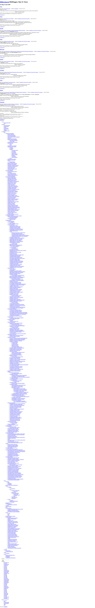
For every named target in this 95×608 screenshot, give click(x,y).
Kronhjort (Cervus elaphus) (12, 145)
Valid (6, 603)
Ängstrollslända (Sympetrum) (16, 400)
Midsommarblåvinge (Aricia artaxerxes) (16, 239)
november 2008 (6, 580)
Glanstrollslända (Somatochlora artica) (18, 394)
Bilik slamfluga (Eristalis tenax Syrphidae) (16, 272)
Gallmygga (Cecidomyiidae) (14, 326)
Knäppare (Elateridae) (13, 355)
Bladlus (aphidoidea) (11, 221)
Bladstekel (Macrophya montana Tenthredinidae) (17, 403)
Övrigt (5, 554)
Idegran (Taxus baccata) (11, 527)
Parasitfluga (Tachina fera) (14, 293)
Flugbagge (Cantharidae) (14, 341)
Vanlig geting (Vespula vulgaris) (15, 418)
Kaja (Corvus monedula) (12, 190)
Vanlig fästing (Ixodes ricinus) (14, 318)
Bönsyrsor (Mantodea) (11, 222)
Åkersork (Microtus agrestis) (12, 168)
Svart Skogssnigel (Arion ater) (12, 453)
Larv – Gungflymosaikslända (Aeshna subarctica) (21, 396)
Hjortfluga (11, 320)
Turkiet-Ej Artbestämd (9, 551)
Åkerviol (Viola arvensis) (12, 547)
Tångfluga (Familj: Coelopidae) (15, 306)
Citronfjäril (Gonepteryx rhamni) (15, 227)
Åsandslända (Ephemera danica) (17, 373)
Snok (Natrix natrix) (7, 8)
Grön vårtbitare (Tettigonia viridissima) (16, 310)
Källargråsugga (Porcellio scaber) (13, 428)
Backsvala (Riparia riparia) (12, 177)
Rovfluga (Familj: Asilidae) (14, 294)
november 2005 (6, 597)
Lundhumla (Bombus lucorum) (15, 409)
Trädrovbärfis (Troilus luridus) (14, 368)
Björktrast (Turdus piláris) (12, 178)
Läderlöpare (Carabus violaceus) (15, 358)
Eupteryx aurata (14, 423)
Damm (9, 513)
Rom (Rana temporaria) (13, 217)
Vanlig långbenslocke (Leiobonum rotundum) (15, 476)
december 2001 (6, 598)
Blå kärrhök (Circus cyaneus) (12, 179)
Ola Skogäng (14, 156)
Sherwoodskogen (14, 497)
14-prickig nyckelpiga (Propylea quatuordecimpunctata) (18, 338)
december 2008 (6, 579)
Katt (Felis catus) (10, 143)
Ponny (9, 160)
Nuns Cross (16, 491)
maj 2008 (5, 585)
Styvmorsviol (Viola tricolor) (12, 539)
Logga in (5, 600)
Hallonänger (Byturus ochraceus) (15, 350)
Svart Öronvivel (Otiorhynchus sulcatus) (16, 366)
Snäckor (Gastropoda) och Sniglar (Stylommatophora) (14, 449)
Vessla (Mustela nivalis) (11, 167)
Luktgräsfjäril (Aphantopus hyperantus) (16, 238)
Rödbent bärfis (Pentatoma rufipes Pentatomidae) (17, 361)
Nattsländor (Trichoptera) (14, 374)
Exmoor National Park (15, 493)
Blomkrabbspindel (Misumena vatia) (13, 457)
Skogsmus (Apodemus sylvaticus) (13, 165)
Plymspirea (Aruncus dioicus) (12, 534)
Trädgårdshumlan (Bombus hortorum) (16, 417)
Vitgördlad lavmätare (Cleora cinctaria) (16, 267)
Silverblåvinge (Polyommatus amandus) (16, 257)
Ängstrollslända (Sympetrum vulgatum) (18, 399)
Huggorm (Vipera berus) (12, 435)
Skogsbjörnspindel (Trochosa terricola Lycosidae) (15, 474)
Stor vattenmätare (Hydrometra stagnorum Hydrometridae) (19, 364)
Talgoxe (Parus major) (11, 211)
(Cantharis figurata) (15, 342)
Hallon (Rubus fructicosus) (12, 524)
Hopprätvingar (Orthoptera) (12, 308)
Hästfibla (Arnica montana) (12, 526)
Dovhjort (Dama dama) (11, 135)
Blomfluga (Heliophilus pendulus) (15, 273)
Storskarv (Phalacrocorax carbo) (13, 205)
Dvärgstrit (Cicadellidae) (14, 422)
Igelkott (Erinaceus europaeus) (12, 142)
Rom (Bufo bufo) (12, 219)
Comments (6, 602)
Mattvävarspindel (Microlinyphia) (13, 471)
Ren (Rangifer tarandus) (11, 162)
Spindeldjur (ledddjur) (9, 456)
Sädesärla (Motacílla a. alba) (12, 208)
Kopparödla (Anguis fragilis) (12, 436)
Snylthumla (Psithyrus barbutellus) (15, 413)
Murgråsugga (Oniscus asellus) (17, 72)
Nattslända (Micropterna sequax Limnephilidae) (19, 375)
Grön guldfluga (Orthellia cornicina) (15, 283)
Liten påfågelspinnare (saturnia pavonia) (18, 234)
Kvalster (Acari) (10, 316)
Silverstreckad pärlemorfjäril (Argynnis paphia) (17, 258)
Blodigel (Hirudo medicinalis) (12, 444)
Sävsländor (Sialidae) (13, 382)
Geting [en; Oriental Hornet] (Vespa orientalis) (17, 405)
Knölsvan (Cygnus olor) (11, 192)
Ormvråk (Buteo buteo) (11, 198)
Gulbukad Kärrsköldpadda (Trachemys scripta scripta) (16, 433)
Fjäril (1, 80)
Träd (8, 542)
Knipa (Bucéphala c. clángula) (12, 191)
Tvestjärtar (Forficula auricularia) (13, 424)
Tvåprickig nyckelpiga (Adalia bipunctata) (16, 369)
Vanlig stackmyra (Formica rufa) (15, 419)
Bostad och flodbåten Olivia (10, 555)
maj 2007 (5, 590)
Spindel (1, 28)
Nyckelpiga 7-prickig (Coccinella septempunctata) (18, 359)
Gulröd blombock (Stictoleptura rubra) (16, 349)
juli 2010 (5, 566)
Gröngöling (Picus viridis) (12, 188)
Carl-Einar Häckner (15, 150)
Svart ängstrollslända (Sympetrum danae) (20, 401)
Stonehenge (14, 498)
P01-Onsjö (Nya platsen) (25, 18)
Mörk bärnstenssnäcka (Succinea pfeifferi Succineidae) (16, 450)
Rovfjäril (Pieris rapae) (13, 253)
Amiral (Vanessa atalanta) (14, 225)
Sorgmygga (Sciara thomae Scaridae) (15, 331)
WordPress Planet (6, 130)
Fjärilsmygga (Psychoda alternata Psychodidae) (17, 325)
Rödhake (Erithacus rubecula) (12, 199)
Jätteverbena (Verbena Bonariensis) (13, 529)
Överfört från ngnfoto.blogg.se (10, 557)
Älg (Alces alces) (10, 169)
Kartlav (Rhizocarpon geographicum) (12, 485)
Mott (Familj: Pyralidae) (13, 244)
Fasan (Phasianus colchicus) (12, 182)
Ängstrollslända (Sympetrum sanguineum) (18, 398)
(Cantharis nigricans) (15, 344)
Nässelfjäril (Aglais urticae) (14, 249)
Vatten (7, 512)
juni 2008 (5, 584)
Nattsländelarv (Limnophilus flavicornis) (18, 376)
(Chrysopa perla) (6, 92)
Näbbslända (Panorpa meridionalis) (17, 378)
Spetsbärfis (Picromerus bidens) (15, 363)
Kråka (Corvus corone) (11, 194)
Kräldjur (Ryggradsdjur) (9, 432)
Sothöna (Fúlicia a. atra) (11, 202)
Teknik (5, 552)
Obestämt (11, 18)
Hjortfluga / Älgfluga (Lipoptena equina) (16, 286)
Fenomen (7, 481)
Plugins (5, 127)
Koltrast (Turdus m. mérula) (12, 193)
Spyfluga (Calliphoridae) (14, 301)
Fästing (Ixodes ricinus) (11, 462)
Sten (6, 507)
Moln (9, 482)
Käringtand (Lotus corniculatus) (13, 531)
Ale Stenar (11, 500)
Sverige (9, 499)
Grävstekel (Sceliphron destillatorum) (16, 406)
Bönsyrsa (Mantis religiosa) (14, 223)
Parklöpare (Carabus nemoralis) (15, 360)
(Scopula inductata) (15, 246)
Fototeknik (7, 553)
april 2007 (5, 591)
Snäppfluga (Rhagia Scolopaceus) (15, 299)
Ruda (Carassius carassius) (12, 174)
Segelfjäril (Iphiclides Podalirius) (15, 256)
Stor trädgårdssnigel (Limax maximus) (14, 452)
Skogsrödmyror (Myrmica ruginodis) (15, 412)
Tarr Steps (15, 495)
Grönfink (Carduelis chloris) (12, 187)
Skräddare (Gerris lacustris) (14, 362)
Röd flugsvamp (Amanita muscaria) (13, 510)
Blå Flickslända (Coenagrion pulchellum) (20, 389)
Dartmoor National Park (15, 490)
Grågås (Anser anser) (11, 184)
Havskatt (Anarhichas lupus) (12, 171)
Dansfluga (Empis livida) (14, 281)
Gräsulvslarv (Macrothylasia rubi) (17, 233)
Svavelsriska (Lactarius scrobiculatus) (14, 511)
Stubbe (9, 538)
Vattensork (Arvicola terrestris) (12, 166)
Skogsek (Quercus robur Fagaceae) (13, 536)
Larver (11, 231)
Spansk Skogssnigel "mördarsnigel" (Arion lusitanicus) (16, 451)
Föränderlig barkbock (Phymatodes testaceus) (17, 347)
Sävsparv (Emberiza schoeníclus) (13, 210)
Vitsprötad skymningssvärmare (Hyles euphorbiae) (20, 236)
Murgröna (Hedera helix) (12, 532)
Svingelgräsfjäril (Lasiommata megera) (16, 262)
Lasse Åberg (14, 152)
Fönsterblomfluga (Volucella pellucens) (18, 275)
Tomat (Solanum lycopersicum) (13, 541)
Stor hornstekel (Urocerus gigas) (15, 415)
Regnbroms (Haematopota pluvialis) (17, 279)
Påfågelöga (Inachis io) (13, 251)
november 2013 (6, 562)
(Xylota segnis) (12, 269)
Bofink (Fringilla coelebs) (12, 180)
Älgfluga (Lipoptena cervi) (14, 321)
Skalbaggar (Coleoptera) (12, 337)
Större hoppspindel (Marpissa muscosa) (16, 464)
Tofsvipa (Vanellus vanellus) (12, 212)
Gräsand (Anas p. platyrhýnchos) (13, 186)
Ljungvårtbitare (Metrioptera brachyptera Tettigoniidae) (18, 312)
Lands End (13, 496)
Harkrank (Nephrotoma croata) (15, 328)
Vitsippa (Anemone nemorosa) (12, 545)
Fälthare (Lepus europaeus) (12, 138)
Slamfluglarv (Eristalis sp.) (14, 298)
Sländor (9, 371)
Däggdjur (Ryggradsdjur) (10, 133)
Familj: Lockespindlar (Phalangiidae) (13, 460)
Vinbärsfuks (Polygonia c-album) (15, 265)
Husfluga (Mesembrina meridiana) (15, 287)
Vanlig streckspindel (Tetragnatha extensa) (14, 477)
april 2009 (5, 576)
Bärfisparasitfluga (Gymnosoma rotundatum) (17, 280)
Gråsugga (2, 70)
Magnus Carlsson (14, 153)
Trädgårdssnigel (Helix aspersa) (13, 454)
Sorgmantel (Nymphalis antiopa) (15, 260)
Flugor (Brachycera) (7, 18)
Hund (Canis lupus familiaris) (12, 139)
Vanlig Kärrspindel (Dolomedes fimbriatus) (14, 475)
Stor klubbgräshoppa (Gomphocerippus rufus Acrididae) (18, 313)
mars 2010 (5, 569)
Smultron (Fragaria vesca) (12, 537)
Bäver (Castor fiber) (11, 134)
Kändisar (11, 149)
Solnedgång (10, 484)
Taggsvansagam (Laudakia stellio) (13, 441)
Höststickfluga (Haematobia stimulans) (16, 289)
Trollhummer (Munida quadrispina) (13, 431)
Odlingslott (7, 502)
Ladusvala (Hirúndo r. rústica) (12, 195)
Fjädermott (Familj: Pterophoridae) (15, 228)
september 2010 (6, 564)
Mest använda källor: (7, 122)
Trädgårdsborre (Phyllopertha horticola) (16, 367)
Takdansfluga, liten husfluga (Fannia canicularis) (17, 305)
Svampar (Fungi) (8, 508)
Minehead (13, 488)
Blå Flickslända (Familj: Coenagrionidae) (20, 390)
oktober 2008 (6, 581)
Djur (4, 132)
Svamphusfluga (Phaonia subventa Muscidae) (17, 304)
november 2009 (6, 571)
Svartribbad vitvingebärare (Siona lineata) (16, 261)
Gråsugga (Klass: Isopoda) (8, 72)
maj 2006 (5, 596)
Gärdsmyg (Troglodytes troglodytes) (13, 189)
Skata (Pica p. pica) (11, 200)
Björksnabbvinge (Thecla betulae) (15, 226)
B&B (11, 487)
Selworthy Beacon (17, 494)
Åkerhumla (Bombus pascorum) (15, 420)
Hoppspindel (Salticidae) (18, 30)
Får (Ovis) (9, 137)
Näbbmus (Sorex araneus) (12, 159)
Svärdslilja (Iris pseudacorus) (12, 540)
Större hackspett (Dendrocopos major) (14, 207)
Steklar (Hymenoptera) (11, 402)
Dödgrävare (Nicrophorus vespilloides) (16, 340)
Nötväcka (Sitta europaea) (12, 197)
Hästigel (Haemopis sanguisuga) (13, 446)
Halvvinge (2, 49)
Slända (1, 90)
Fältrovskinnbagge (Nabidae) (8, 51)
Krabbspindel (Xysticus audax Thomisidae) (14, 468)
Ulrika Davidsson (14, 157)
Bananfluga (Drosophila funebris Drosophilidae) (17, 271)
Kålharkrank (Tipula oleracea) (14, 329)
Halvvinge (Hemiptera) (16, 51)
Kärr (8, 515)
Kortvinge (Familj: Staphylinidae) (15, 357)
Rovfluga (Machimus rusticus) (16, 295)
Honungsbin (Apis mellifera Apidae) (15, 407)
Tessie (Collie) (12, 141)
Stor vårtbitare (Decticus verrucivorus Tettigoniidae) (18, 314)
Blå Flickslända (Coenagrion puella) (19, 388)
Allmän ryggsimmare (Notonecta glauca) (18, 352)
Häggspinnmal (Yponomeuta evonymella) (16, 229)
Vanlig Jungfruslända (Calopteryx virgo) (22, 392)
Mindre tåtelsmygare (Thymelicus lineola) (16, 241)
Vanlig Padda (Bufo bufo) (12, 218)
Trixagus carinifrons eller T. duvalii (17, 356)
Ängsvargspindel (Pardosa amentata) (13, 479)
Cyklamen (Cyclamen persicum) (13, 522)
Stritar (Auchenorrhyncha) (12, 421)
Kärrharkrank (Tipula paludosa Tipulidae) (16, 330)
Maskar (7, 443)
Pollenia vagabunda (15, 302)
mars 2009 (5, 577)
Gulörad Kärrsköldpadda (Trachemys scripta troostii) (16, 434)
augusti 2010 (6, 565)
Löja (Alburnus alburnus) (12, 173)
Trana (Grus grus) (10, 213)
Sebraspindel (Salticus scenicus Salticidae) (14, 473)
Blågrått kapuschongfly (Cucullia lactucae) (18, 232)
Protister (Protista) (9, 503)
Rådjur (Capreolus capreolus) (12, 163)
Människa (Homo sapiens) (12, 146)
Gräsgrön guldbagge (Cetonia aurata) (15, 348)
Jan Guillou (13, 151)
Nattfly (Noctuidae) (13, 247)
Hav (8, 514)
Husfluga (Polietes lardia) (14, 288)
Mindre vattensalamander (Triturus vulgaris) (15, 215)
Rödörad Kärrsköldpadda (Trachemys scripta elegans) (16, 437)
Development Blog (7, 125)
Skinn (9, 439)
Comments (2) (2, 14)
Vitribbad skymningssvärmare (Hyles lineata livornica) (20, 235)
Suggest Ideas (6, 128)
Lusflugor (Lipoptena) (11, 319)
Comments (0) (2, 26)
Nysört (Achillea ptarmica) (12, 533)
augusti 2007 (6, 588)
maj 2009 (5, 575)
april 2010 (5, 568)
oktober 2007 (6, 586)
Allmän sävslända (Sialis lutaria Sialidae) (18, 383)
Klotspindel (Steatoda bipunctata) (13, 467)
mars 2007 (5, 592)
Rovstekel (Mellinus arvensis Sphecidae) (16, 411)
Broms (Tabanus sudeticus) (16, 278)
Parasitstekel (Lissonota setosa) (15, 410)
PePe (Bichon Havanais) (14, 140)
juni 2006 (5, 595)
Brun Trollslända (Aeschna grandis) (17, 386)
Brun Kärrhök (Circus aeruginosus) (13, 181)
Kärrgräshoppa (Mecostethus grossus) (16, 311)
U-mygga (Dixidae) (13, 332)
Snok (1, 6)
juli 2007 (5, 589)
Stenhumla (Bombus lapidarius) (15, 414)
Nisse (11, 158)
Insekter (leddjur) (8, 220)
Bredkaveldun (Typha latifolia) (13, 521)
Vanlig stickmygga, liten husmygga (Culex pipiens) (18, 333)
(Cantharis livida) (14, 343)
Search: (3, 558)
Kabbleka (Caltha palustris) (12, 530)
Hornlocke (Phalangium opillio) (13, 465)
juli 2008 (5, 583)
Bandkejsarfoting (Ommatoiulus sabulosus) (16, 335)
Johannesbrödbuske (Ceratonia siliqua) (14, 528)
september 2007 (6, 587)
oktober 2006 (6, 593)
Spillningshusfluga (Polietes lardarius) (16, 300)
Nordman (13, 155)
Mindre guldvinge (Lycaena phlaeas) (15, 240)
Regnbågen (9, 483)
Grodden (11, 147)
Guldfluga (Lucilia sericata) (14, 285)
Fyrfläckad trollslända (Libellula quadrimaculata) (19, 393)
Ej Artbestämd (8, 550)
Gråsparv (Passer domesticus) (12, 185)
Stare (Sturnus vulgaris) (11, 204)
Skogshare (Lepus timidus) (12, 164)
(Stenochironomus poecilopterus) (17, 324)
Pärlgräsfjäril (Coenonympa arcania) (9, 82)
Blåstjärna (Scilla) (10, 520)
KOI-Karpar (10, 172)
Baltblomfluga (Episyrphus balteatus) (15, 270)
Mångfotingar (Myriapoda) (12, 334)
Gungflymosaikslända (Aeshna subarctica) (18, 395)
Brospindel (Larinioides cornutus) (13, 458)
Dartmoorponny (12, 161)
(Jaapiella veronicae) (15, 327)
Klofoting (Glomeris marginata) (15, 336)
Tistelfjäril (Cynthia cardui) (14, 263)
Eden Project (14, 492)
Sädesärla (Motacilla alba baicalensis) (14, 209)
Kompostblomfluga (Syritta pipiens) (15, 290)
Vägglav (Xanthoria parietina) (10, 516)
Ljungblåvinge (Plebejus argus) (15, 237)
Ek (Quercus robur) (11, 523)
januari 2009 (6, 578)
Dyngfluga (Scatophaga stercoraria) (15, 282)
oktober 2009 (6, 572)
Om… (5, 123)
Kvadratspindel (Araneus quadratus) (13, 469)
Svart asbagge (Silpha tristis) (14, 365)
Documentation (6, 126)
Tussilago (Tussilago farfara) (12, 543)
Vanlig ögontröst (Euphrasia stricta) (13, 544)
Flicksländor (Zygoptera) (16, 387)
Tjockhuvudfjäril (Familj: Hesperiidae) (16, 264)
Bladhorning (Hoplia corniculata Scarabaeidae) (17, 339)
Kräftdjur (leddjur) (9, 425)
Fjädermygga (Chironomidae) (14, 323)
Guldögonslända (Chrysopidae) (14, 92)
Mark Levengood (14, 154)
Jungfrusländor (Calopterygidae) (19, 391)
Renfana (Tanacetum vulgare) (12, 535)
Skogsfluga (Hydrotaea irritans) (15, 296)
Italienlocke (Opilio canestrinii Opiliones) (14, 466)
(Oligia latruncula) (15, 248)
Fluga (1, 16)
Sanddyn (7, 505)
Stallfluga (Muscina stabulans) (14, 303)
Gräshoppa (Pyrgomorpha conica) (15, 309)
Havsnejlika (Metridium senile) (13, 448)
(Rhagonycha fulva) (15, 345)
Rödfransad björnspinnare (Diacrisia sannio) (17, 254)
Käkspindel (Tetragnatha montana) (13, 470)
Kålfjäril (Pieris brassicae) (14, 230)
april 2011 (5, 563)
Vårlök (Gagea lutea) (11, 546)
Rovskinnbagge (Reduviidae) (28, 51)
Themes (5, 129)
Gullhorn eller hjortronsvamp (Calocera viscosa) (15, 509)
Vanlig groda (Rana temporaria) (13, 216)
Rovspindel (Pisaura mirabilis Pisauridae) (14, 472)
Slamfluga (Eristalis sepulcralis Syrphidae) (16, 297)
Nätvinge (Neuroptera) (22, 92)
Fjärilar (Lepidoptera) (11, 224)
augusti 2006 (6, 594)
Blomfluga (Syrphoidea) (13, 274)
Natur (5, 480)
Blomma (9, 519)
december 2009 (6, 570)
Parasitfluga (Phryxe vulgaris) (14, 292)
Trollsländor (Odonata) (13, 384)
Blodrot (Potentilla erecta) (12, 518)
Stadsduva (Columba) (11, 203)
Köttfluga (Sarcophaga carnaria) (9, 41)
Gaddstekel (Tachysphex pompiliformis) (16, 404)
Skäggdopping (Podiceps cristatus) (13, 201)
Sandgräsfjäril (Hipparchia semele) (15, 255)
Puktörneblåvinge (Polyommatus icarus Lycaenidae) (18, 250)
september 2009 (6, 573)
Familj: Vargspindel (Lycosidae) (9, 30)
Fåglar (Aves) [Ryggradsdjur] (10, 176)
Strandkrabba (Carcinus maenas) (13, 430)
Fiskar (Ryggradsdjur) (9, 170)
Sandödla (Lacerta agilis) (12, 438)
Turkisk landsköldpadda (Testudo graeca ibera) (15, 442)
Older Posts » (2, 120)
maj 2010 (5, 567)
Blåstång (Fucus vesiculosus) (12, 504)
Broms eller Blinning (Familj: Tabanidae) (16, 277)
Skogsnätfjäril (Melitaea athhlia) (15, 259)
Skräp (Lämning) (8, 506)
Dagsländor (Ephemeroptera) (14, 372)
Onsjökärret (16, 8)
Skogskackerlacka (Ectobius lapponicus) (14, 370)
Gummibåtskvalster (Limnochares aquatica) (16, 317)
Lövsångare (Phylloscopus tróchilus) (13, 196)
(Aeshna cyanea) (14, 243)
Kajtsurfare (11, 148)
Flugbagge (2, 102)
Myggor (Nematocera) (11, 322)
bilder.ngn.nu (4, 2)
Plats (10, 489)
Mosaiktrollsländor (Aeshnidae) (15, 242)
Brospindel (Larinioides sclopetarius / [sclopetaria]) (16, 459)
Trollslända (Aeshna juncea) (16, 397)
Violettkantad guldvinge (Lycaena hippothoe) (17, 266)
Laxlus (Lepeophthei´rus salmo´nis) (13, 429)
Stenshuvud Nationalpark (14, 501)
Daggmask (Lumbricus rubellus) (13, 445)
